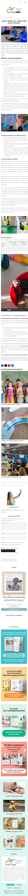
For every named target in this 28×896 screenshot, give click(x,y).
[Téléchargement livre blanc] (14, 646)
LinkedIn (16, 619)
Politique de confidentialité (18, 890)
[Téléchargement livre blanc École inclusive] (14, 758)
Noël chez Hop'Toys (7, 485)
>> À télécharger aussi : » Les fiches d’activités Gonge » (13, 315)
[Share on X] (5, 365)
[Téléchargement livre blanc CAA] (14, 684)
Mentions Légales (7, 890)
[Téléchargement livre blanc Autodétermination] (14, 721)
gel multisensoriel (23, 241)
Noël (23, 18)
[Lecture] (2, 310)
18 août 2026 (14, 815)
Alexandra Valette (14, 507)
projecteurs (24, 244)
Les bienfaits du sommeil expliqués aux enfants (14, 796)
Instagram (7, 619)
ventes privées (18, 485)
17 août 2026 (14, 833)
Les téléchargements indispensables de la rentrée (14, 849)
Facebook (3, 619)
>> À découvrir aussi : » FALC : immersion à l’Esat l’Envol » (14, 354)
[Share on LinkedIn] (12, 365)
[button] (17, 282)
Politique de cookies (8, 893)
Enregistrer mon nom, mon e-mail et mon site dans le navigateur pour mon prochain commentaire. (13, 543)
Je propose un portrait (14, 609)
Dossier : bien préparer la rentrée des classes (14, 813)
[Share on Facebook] (2, 365)
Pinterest (12, 619)
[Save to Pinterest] (9, 365)
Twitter (25, 619)
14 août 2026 (14, 850)
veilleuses (14, 244)
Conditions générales (19, 893)
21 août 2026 (14, 797)
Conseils (17, 18)
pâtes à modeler (13, 241)
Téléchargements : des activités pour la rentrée (14, 831)
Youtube (20, 619)
